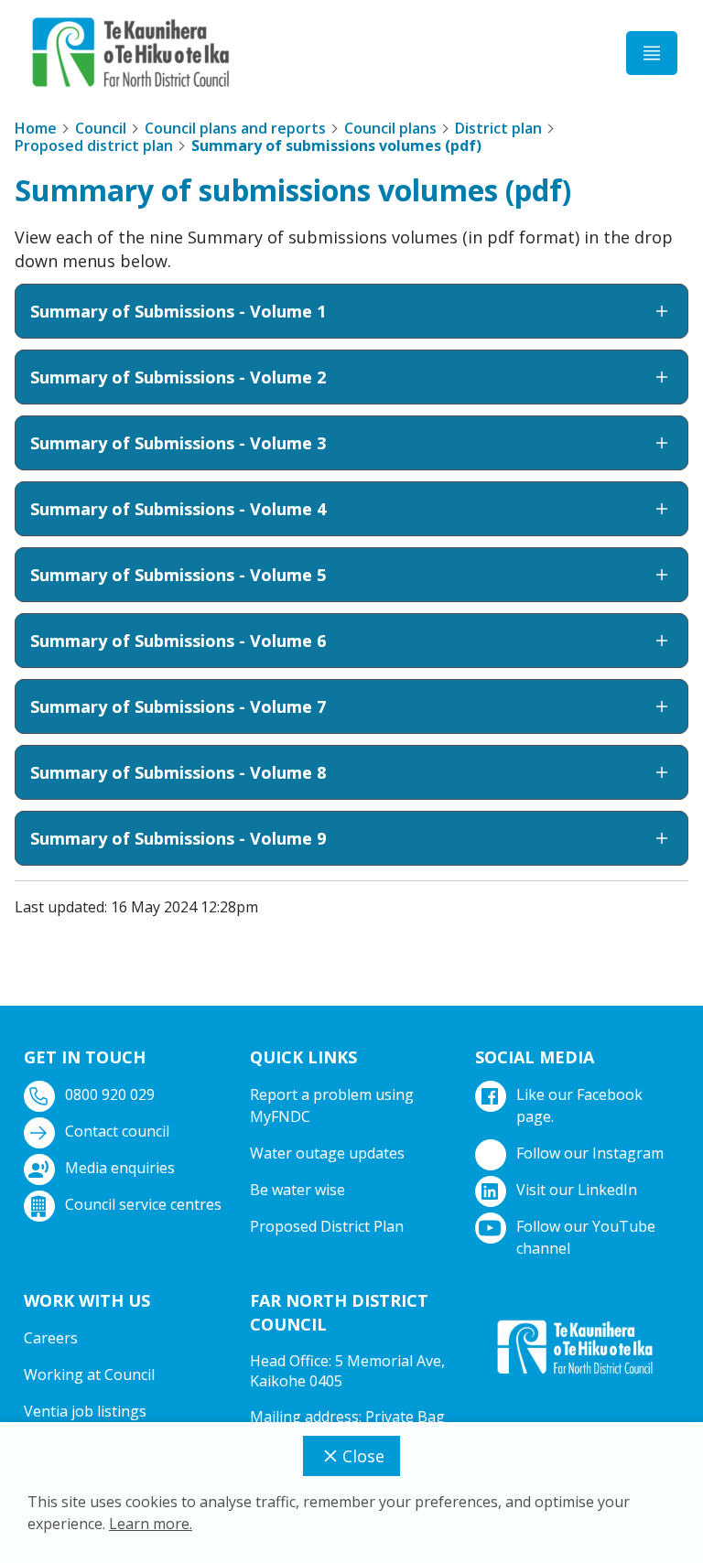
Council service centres (143, 1204)
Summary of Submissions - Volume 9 (178, 838)
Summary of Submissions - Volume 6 (178, 641)
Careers (51, 1338)
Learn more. (150, 1524)
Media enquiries (120, 1168)
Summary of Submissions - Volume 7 (178, 706)
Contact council (117, 1131)
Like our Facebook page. (579, 1105)
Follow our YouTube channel (585, 1237)
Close (363, 1456)
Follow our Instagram (590, 1153)
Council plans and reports (235, 128)
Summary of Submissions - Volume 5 (178, 575)
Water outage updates (327, 1153)
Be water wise (297, 1190)
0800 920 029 (110, 1094)
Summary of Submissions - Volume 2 (178, 377)
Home (36, 128)
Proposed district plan (94, 145)
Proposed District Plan (327, 1226)
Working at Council (89, 1374)
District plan (498, 128)
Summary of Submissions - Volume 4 (178, 509)
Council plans (390, 128)
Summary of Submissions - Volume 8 (178, 772)
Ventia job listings (85, 1411)
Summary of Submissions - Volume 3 (178, 443)
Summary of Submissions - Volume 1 (178, 311)
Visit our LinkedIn (576, 1190)
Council (100, 128)
